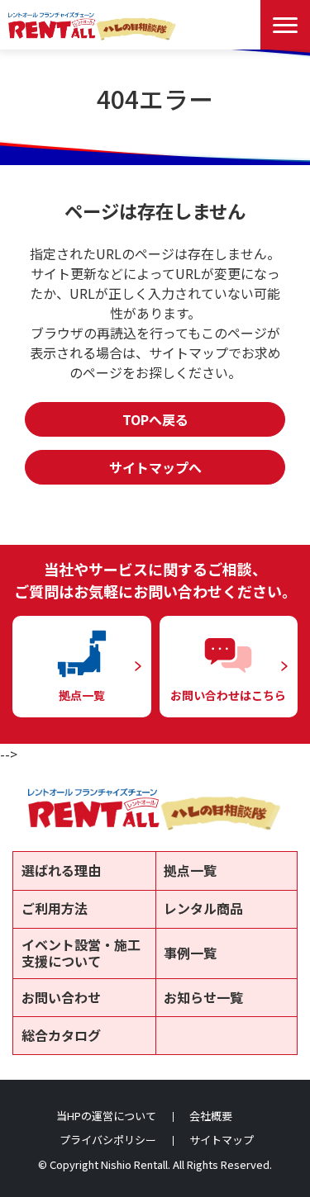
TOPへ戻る (155, 419)
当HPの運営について (106, 1116)
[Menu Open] (285, 25)
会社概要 (210, 1116)
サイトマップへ (155, 467)
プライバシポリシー (108, 1139)
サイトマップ (221, 1139)
